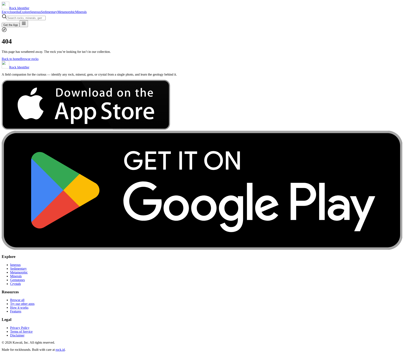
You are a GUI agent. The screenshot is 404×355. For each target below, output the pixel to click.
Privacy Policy (19, 328)
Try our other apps (22, 304)
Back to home (11, 59)
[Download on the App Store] (86, 129)
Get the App (10, 25)
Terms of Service (21, 331)
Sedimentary (49, 12)
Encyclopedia (11, 12)
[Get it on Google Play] (202, 248)
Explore (25, 12)
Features (15, 311)
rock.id (60, 349)
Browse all (17, 300)
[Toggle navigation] (24, 23)
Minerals (81, 12)
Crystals (15, 284)
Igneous (35, 12)
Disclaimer (17, 335)
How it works (19, 307)
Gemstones (17, 280)
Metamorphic (66, 12)
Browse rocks (29, 59)
